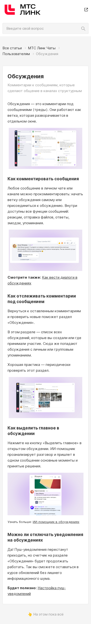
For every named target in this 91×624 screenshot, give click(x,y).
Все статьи (12, 48)
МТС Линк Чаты (42, 48)
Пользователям (16, 53)
